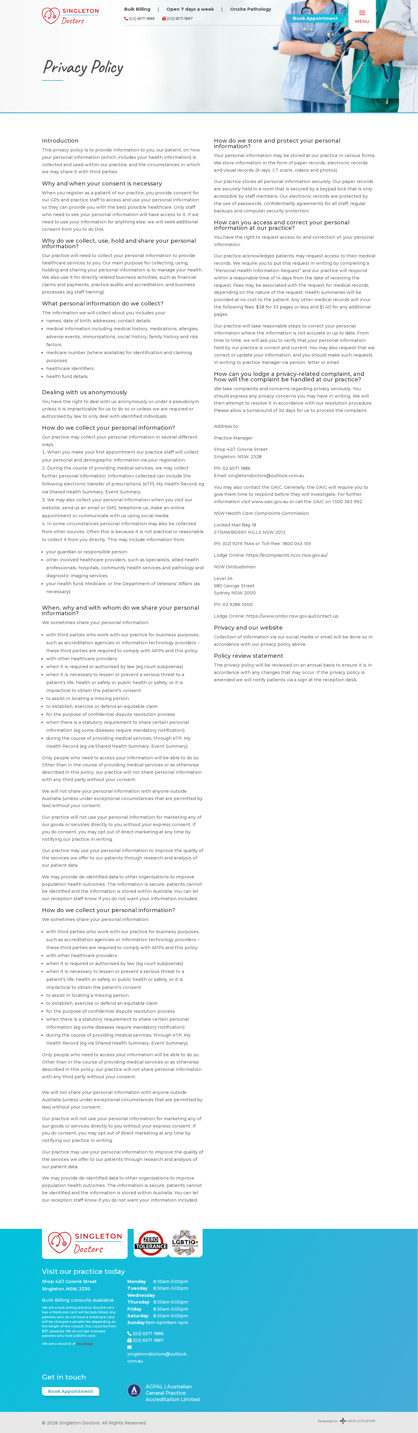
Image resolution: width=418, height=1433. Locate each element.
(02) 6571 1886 (141, 18)
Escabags (85, 1343)
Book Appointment (315, 18)
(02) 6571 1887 (179, 18)
